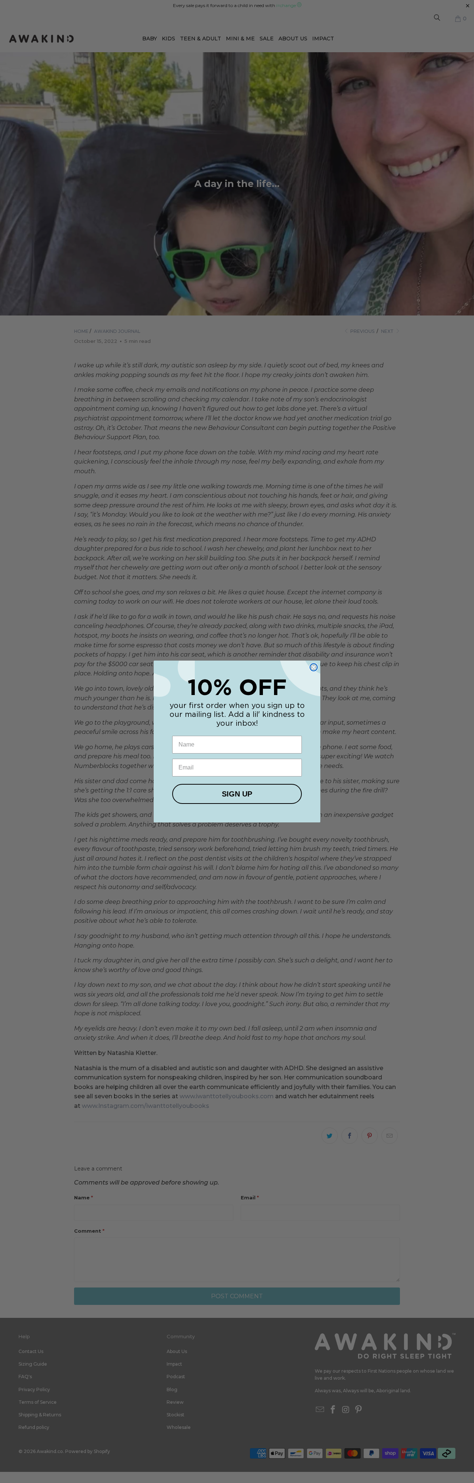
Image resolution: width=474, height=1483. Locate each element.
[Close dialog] (313, 667)
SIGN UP (237, 794)
